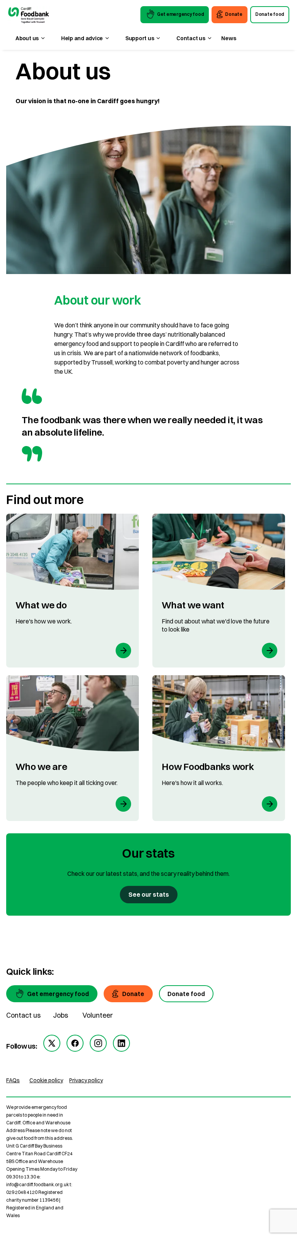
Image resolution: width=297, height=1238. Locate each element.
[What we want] (218, 591)
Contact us (23, 1015)
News (228, 38)
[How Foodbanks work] (218, 748)
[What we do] (72, 591)
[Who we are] (72, 748)
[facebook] (75, 1043)
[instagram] (98, 1043)
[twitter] (51, 1043)
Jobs (60, 1015)
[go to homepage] (29, 16)
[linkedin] (121, 1043)
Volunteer (97, 1015)
